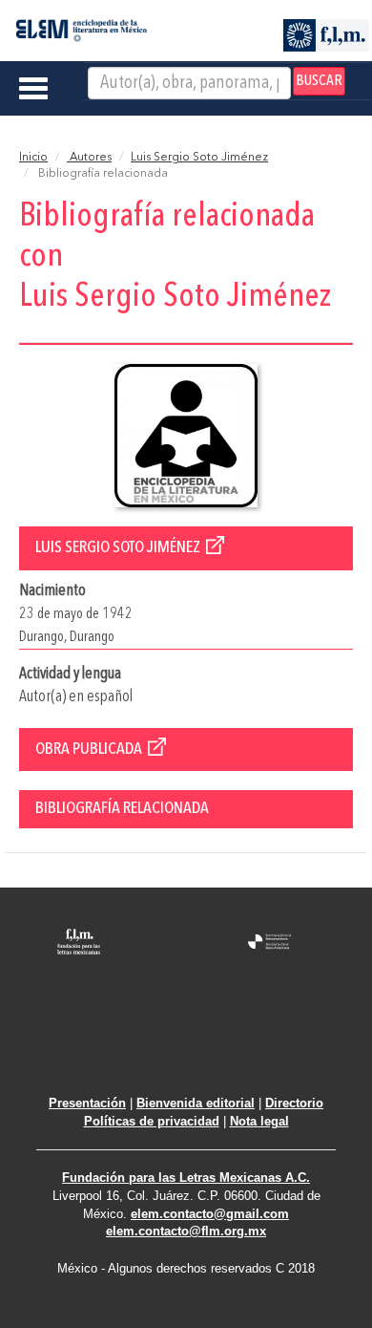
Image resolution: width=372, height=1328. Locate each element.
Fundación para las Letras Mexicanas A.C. (186, 1177)
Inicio (33, 157)
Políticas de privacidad (151, 1121)
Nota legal (259, 1121)
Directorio (294, 1103)
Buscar (319, 81)
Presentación (87, 1103)
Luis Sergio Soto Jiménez (199, 157)
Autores (89, 157)
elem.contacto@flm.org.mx (186, 1231)
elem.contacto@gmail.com (210, 1214)
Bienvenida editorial (195, 1103)
